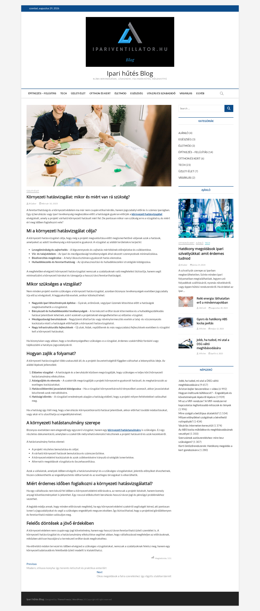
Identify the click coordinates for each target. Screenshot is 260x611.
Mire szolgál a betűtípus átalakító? (198, 413)
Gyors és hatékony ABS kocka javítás (212, 321)
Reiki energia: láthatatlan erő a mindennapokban (213, 300)
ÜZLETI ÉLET (78, 93)
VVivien (202, 328)
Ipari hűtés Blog (130, 73)
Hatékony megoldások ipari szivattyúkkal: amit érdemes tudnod (201, 253)
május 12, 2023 (217, 328)
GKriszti (202, 308)
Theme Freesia (64, 599)
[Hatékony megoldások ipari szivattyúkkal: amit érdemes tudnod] (205, 218)
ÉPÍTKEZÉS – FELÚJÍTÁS (42, 93)
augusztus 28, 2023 (219, 308)
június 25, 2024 (198, 265)
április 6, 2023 (216, 353)
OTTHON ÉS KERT (100, 93)
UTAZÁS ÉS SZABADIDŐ (161, 93)
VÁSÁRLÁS (186, 93)
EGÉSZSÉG (136, 93)
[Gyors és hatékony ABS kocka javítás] (185, 322)
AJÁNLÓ (183, 132)
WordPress (77, 599)
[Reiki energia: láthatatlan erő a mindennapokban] (185, 301)
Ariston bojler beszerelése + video (198, 388)
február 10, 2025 (49, 203)
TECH (63, 93)
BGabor (32, 203)
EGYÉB (200, 93)
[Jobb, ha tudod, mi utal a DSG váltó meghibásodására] (185, 343)
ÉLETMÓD (120, 93)
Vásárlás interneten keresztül (195, 425)
